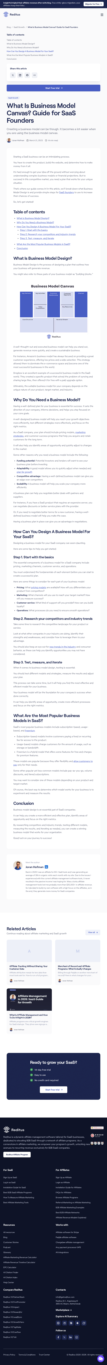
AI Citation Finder (10, 1272)
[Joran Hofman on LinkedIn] (46, 867)
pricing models (38, 587)
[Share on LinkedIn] (20, 75)
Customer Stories (11, 1242)
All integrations (62, 1252)
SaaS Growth (19, 27)
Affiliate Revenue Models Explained (71, 1217)
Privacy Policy (9, 1354)
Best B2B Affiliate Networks (68, 1212)
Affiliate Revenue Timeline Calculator (19, 1262)
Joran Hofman (18, 140)
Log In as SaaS (9, 1182)
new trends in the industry (62, 646)
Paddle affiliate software (66, 1237)
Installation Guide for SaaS (14, 1187)
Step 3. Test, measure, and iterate (37, 238)
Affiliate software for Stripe (67, 1232)
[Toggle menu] (102, 15)
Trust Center (44, 1354)
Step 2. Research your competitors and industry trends (48, 234)
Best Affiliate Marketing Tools (16, 1202)
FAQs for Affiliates (63, 1192)
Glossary (7, 1252)
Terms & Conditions (27, 1354)
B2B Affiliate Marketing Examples (70, 1207)
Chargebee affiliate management (70, 1242)
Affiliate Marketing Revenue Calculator (20, 1257)
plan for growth (24, 472)
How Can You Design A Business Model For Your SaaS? (44, 226)
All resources (9, 1232)
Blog (9, 27)
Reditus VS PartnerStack (13, 1297)
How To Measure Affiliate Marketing (18, 1197)
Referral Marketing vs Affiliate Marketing (73, 1202)
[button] (100, 1358)
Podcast (6, 1247)
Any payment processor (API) (68, 1247)
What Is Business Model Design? (33, 218)
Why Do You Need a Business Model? (35, 222)
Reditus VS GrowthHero (13, 1322)
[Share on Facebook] (27, 75)
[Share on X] (13, 75)
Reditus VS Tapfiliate (12, 1327)
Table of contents (14, 40)
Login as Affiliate (63, 1182)
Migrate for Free (92, 4)
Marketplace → (64, 1309)
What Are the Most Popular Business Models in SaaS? (43, 244)
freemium (30, 730)
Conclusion (22, 248)
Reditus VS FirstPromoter (14, 1302)
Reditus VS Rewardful (12, 1312)
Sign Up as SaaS (10, 1177)
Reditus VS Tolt (9, 1337)
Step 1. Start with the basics (34, 230)
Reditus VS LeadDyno (12, 1317)
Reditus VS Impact (11, 1307)
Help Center (8, 1282)
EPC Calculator (9, 1267)
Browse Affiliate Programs (67, 1197)
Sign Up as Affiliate (64, 1177)
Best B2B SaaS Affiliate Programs (17, 1192)
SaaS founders (66, 192)
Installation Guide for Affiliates (69, 1187)
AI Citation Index (10, 1277)
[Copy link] (34, 75)
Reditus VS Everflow (12, 1332)
